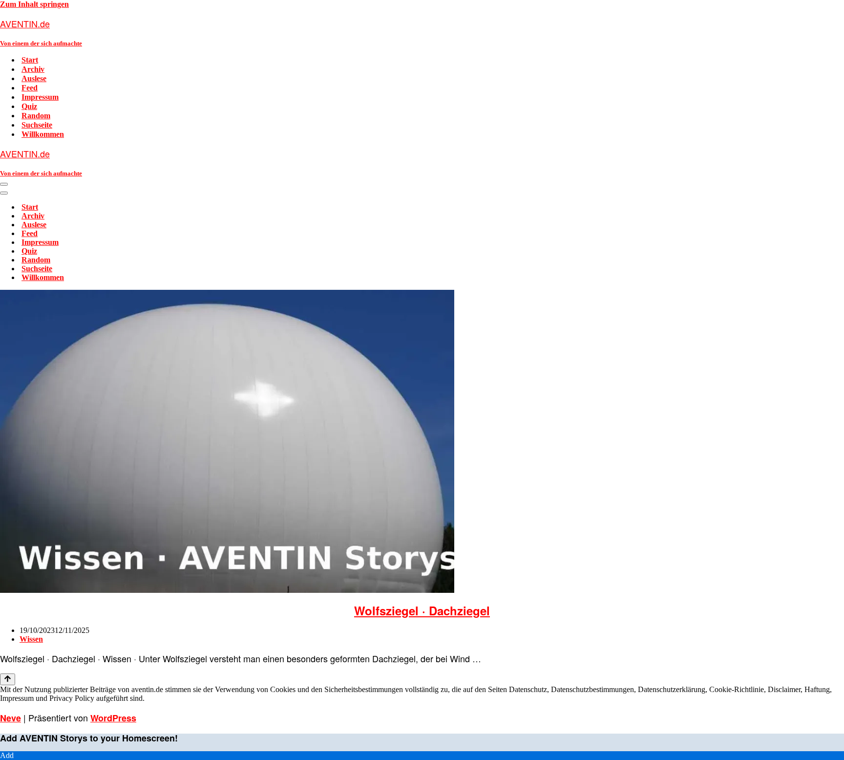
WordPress (113, 718)
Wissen (31, 639)
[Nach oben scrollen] (7, 679)
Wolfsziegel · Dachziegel (422, 610)
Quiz (29, 106)
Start (29, 60)
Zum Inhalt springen (34, 4)
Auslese (33, 78)
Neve (10, 718)
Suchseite (36, 125)
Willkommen (42, 134)
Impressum (40, 97)
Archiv (32, 69)
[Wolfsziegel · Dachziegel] (227, 590)
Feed (29, 88)
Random (35, 115)
